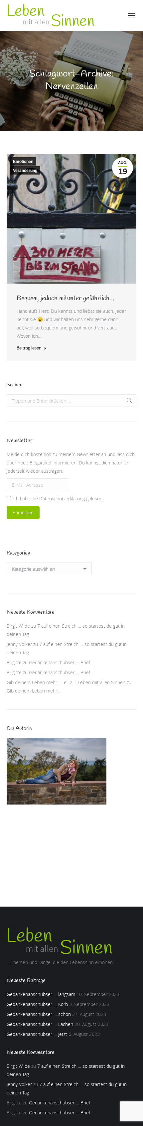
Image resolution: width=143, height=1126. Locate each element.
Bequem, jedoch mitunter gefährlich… (65, 298)
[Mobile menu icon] (131, 15)
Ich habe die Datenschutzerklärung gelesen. (57, 498)
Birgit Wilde (18, 626)
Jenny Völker (19, 644)
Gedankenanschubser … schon (39, 1014)
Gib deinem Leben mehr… (34, 691)
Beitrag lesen (29, 348)
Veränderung (25, 170)
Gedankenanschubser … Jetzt (37, 1034)
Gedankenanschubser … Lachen (40, 1024)
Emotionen (23, 161)
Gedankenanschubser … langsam (41, 994)
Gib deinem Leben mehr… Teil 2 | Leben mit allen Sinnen (66, 682)
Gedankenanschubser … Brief (59, 662)
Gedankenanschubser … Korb (37, 1004)
